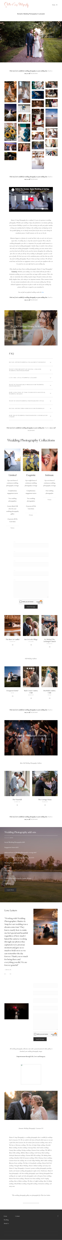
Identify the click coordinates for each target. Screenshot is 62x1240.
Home (5, 1216)
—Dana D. (7, 970)
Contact (17, 1216)
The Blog (6, 1220)
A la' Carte (8, 838)
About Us (6, 1223)
